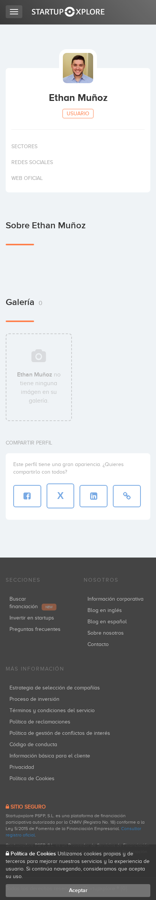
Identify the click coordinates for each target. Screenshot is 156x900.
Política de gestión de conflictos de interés (59, 733)
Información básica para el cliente (49, 756)
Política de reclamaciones (39, 722)
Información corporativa (115, 599)
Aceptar (78, 890)
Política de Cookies (32, 778)
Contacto (98, 644)
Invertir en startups (31, 618)
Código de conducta (33, 744)
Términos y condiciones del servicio (52, 710)
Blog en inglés (104, 610)
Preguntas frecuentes (35, 629)
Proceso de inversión (34, 699)
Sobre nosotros (105, 633)
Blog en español (107, 621)
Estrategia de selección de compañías (54, 688)
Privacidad (21, 767)
